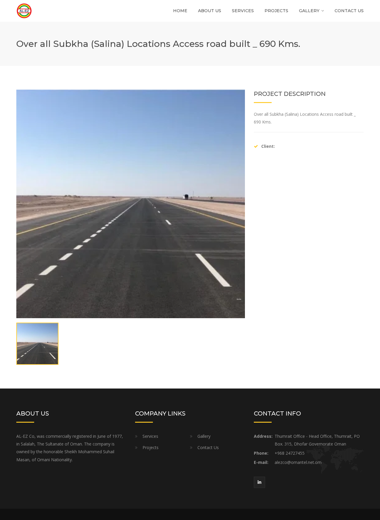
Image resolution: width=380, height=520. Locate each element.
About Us (209, 10)
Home (180, 10)
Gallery (309, 10)
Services (243, 10)
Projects (276, 10)
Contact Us (349, 10)
